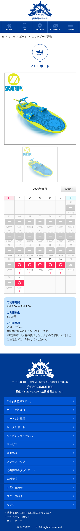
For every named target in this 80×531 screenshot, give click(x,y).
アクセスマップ (16, 461)
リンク (11, 504)
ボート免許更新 (16, 418)
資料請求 (12, 478)
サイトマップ (14, 520)
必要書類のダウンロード (21, 470)
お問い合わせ (15, 487)
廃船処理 (12, 453)
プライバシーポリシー (20, 516)
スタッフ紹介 (15, 496)
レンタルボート (18, 36)
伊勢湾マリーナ (40, 18)
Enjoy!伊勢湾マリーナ (19, 401)
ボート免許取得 (16, 409)
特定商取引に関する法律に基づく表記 (29, 512)
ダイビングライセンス (20, 435)
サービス (12, 444)
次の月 (67, 188)
